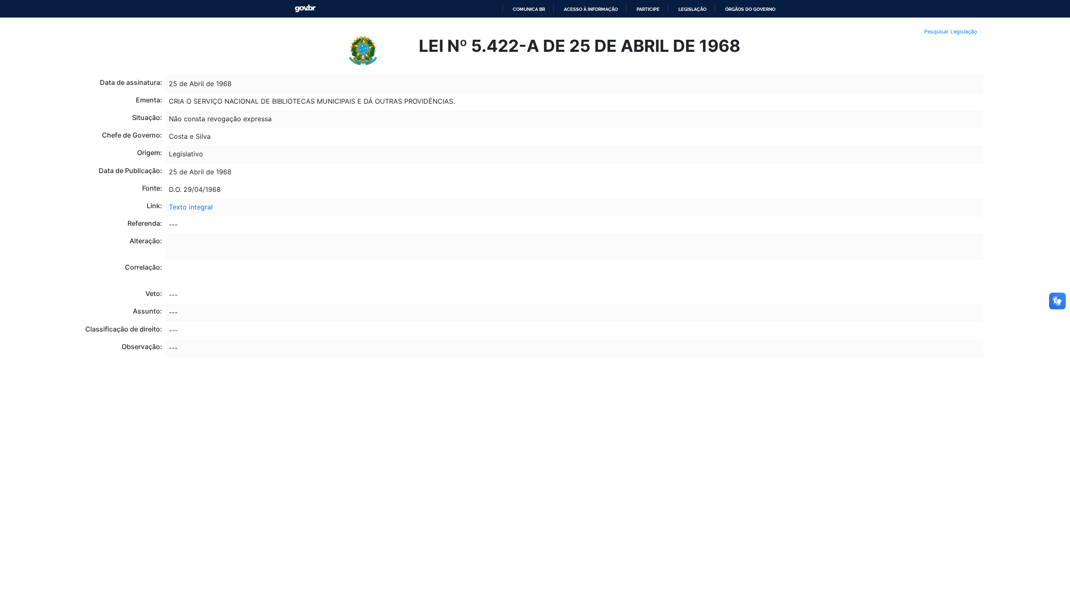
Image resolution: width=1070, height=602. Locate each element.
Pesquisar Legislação (950, 31)
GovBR (305, 9)
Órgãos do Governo (750, 9)
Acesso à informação (591, 9)
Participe (648, 9)
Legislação (692, 9)
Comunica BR (529, 9)
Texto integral (191, 207)
